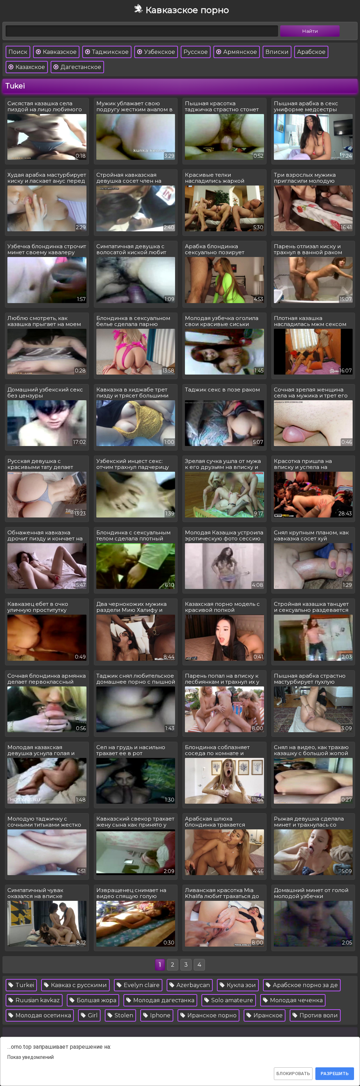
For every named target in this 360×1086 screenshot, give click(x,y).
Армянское (239, 52)
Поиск (17, 52)
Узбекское (159, 52)
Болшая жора (95, 1000)
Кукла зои (240, 985)
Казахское (29, 67)
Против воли (318, 1015)
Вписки (277, 52)
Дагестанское (80, 67)
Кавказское (59, 52)
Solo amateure (231, 1000)
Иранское (267, 1015)
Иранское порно (211, 1015)
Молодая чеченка (296, 1000)
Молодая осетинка (42, 1015)
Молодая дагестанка (163, 1000)
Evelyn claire (141, 985)
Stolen (123, 1015)
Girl (92, 1015)
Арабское (311, 52)
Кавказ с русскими (78, 985)
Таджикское (110, 52)
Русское (196, 52)
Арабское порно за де (304, 985)
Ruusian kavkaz (37, 1000)
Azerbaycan (192, 985)
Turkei (24, 985)
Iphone (160, 1015)
